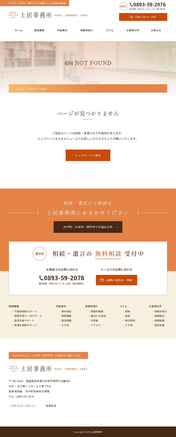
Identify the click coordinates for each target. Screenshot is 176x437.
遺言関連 (66, 320)
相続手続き (161, 311)
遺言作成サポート (24, 320)
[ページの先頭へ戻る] (171, 432)
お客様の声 (132, 30)
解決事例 (130, 320)
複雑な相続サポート (25, 325)
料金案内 (62, 30)
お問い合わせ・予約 (145, 17)
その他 (65, 325)
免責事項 (51, 405)
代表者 (94, 320)
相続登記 (160, 315)
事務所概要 (97, 311)
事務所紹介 (86, 30)
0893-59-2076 (149, 4)
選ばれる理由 (98, 315)
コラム (109, 30)
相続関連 (66, 315)
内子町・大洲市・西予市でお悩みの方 (88, 227)
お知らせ (156, 30)
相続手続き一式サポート (28, 315)
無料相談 (66, 311)
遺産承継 (160, 325)
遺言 (127, 315)
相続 (127, 311)
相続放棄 (160, 320)
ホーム (18, 30)
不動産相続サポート (25, 311)
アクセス (96, 325)
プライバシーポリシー (24, 405)
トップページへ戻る (88, 155)
